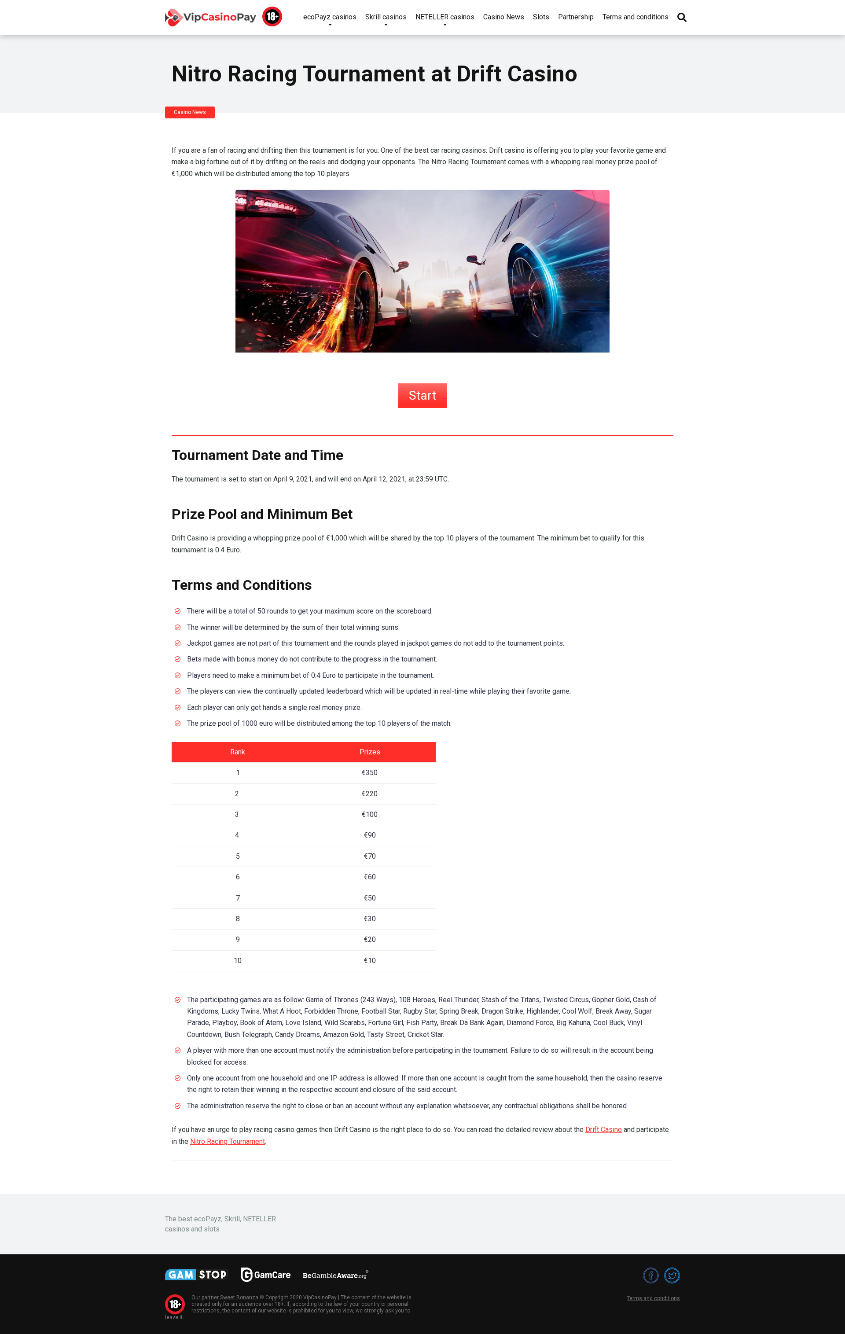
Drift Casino (603, 1129)
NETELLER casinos (444, 17)
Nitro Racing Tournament (227, 1141)
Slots (541, 17)
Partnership (576, 17)
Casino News (503, 17)
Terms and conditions (636, 17)
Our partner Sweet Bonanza (224, 1297)
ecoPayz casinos (329, 17)
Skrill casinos (386, 17)
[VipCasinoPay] (210, 14)
